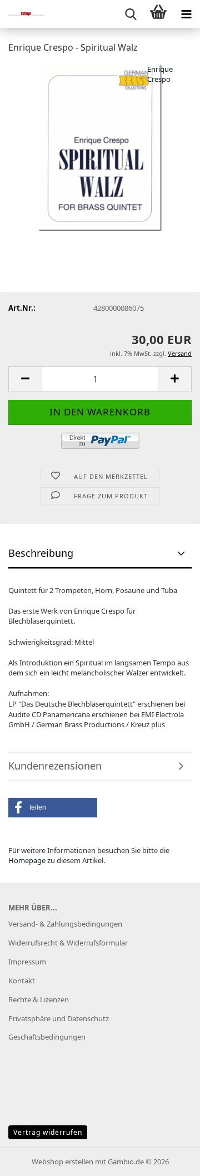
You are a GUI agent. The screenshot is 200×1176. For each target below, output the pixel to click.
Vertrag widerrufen (47, 1132)
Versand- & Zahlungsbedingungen (65, 924)
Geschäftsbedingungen (47, 1037)
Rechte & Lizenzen (38, 999)
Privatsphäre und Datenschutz (58, 1018)
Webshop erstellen (62, 1162)
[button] (25, 378)
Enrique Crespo (160, 74)
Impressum (27, 962)
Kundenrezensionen (55, 765)
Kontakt (21, 981)
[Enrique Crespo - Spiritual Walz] (100, 146)
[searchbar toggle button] (130, 14)
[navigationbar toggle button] (186, 14)
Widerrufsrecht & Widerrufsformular (68, 943)
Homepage (27, 860)
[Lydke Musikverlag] (22, 14)
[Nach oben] (169, 1159)
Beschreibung (40, 553)
